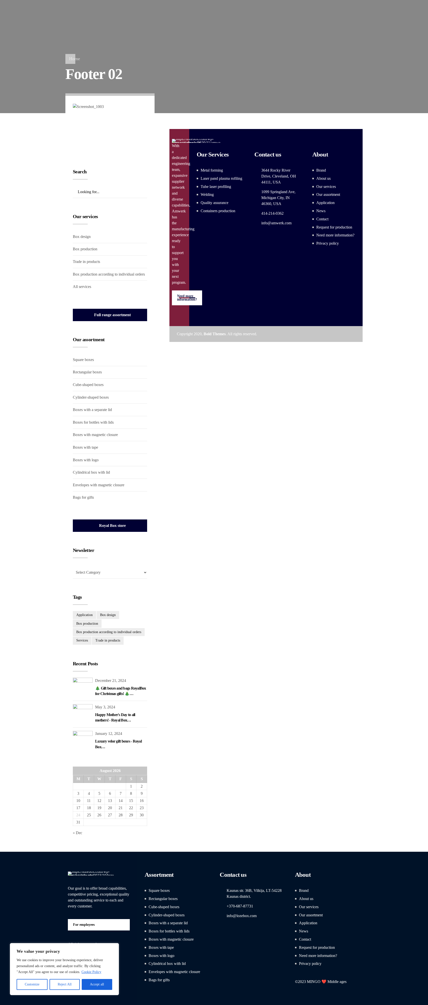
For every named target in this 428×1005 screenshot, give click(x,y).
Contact (322, 219)
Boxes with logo (86, 460)
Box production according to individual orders (109, 274)
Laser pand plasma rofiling (221, 178)
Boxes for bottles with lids (93, 422)
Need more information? (335, 235)
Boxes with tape (85, 447)
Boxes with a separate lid (92, 410)
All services (82, 286)
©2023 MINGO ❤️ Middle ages (321, 981)
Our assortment (328, 194)
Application (325, 203)
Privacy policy (327, 243)
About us (323, 178)
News (320, 211)
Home (74, 58)
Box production (85, 249)
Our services (326, 186)
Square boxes (83, 360)
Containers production (218, 211)
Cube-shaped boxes (88, 385)
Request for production (334, 227)
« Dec (77, 833)
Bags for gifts (83, 497)
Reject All (65, 984)
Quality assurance (214, 203)
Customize (32, 984)
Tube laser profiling (216, 186)
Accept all (97, 984)
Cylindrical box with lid (91, 472)
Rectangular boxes (87, 372)
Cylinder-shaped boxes (91, 397)
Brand (321, 170)
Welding (207, 194)
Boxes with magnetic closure (95, 435)
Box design (82, 236)
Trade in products (86, 261)
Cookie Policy (91, 972)
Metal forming (212, 170)
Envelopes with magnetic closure (98, 485)
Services (82, 640)
